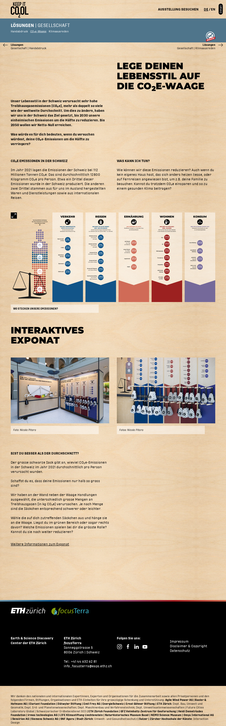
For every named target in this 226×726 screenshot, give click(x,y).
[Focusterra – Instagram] (119, 646)
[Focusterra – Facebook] (128, 646)
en (213, 9)
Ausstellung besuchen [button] (178, 9)
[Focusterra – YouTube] (145, 646)
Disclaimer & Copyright (188, 646)
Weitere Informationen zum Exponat (40, 544)
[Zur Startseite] (21, 10)
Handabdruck (19, 31)
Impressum (179, 641)
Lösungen (22, 25)
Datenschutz (180, 651)
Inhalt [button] (220, 9)
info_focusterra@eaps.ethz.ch (88, 666)
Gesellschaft (54, 25)
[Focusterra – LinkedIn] (136, 646)
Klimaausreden (59, 31)
